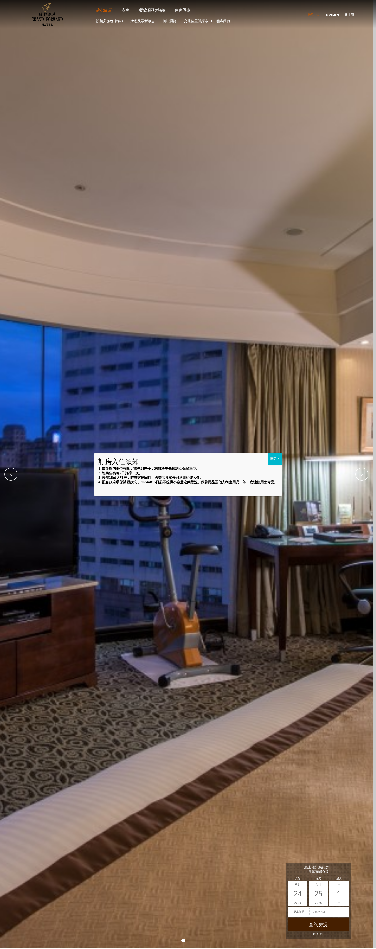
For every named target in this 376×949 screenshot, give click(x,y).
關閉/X (274, 459)
